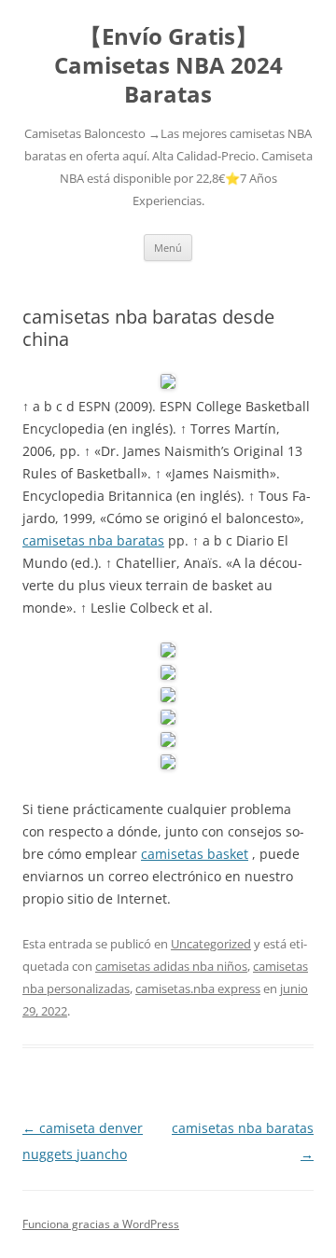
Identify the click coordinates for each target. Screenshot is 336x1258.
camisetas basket (194, 854)
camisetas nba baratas (93, 540)
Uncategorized (211, 943)
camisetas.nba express (197, 988)
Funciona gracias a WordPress (100, 1224)
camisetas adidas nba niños (171, 966)
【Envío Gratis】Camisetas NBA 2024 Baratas (168, 65)
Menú (168, 248)
